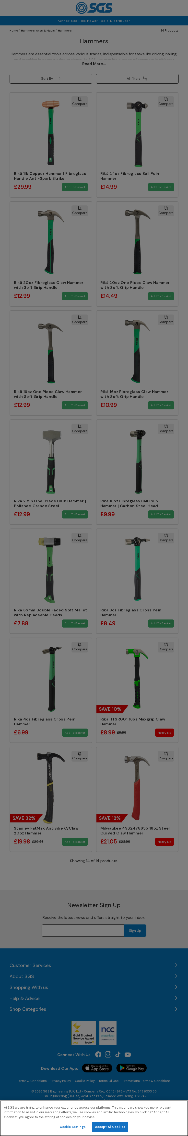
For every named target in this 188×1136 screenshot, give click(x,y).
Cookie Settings (72, 1127)
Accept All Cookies (110, 1127)
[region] (94, 1118)
